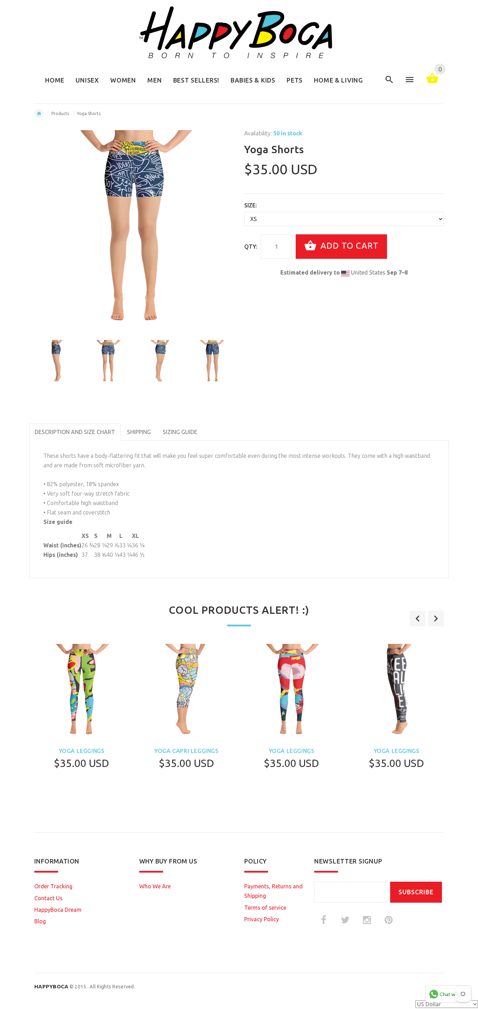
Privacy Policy (261, 919)
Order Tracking (53, 886)
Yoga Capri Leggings (186, 751)
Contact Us (48, 898)
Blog (40, 921)
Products (60, 113)
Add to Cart (348, 245)
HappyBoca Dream (58, 910)
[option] (56, 361)
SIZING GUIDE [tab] (180, 432)
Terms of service (265, 907)
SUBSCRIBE (416, 892)
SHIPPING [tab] (139, 432)
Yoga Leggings (82, 751)
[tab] (209, 427)
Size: (250, 205)
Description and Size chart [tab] (75, 432)
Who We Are (155, 886)
